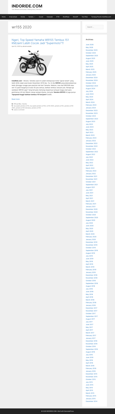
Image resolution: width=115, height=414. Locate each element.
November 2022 (91, 146)
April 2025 (89, 66)
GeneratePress (69, 411)
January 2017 (91, 338)
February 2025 (91, 72)
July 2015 (89, 382)
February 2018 (91, 302)
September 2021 (92, 184)
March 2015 (90, 393)
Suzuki (41, 17)
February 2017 (91, 335)
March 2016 (90, 366)
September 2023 (92, 119)
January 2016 (91, 371)
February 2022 (91, 171)
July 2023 (89, 124)
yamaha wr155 (59, 106)
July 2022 (89, 157)
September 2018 (92, 283)
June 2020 (90, 226)
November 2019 (91, 245)
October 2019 (91, 248)
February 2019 (91, 270)
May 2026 (89, 47)
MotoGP (75, 17)
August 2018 (90, 286)
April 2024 (89, 99)
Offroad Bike (17, 104)
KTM (57, 17)
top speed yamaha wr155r (38, 106)
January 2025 (91, 75)
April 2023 (89, 132)
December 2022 (91, 143)
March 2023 (90, 135)
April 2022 (89, 165)
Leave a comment (19, 109)
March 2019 (90, 267)
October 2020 (91, 215)
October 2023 (91, 116)
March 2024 (90, 102)
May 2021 (89, 195)
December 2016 (91, 341)
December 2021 (91, 176)
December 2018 (91, 275)
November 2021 (91, 179)
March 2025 (90, 69)
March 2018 (90, 300)
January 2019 (91, 272)
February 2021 (91, 204)
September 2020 (92, 217)
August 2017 (90, 319)
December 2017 (91, 308)
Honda (23, 17)
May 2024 (89, 97)
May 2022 (89, 163)
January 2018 (91, 305)
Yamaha (30, 17)
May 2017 (89, 327)
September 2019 (92, 250)
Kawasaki (50, 17)
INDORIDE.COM (27, 6)
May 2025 (89, 64)
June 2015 (89, 385)
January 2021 (91, 206)
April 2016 (89, 363)
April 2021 (89, 198)
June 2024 (90, 94)
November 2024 (92, 80)
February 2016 (91, 368)
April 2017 (89, 330)
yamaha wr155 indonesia (23, 108)
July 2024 (89, 91)
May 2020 (89, 228)
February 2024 (91, 105)
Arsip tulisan (13, 17)
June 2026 (90, 45)
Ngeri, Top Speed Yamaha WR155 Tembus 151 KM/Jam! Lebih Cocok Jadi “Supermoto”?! (40, 41)
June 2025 (89, 61)
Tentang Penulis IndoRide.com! (101, 17)
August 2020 (90, 220)
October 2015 (91, 379)
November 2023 (92, 113)
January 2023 (91, 141)
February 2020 (91, 237)
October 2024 (91, 83)
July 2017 (89, 322)
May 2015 (89, 388)
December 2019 (91, 242)
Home (4, 17)
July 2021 (89, 190)
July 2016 (89, 355)
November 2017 (91, 311)
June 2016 (89, 357)
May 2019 (89, 261)
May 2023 (89, 130)
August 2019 (90, 253)
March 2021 (90, 201)
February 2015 (91, 396)
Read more (16, 99)
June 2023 (90, 127)
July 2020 (89, 223)
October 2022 (91, 149)
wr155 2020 (50, 106)
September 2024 (92, 86)
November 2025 (91, 50)
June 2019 (89, 259)
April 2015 (89, 390)
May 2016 (89, 360)
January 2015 (91, 399)
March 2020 (90, 234)
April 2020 (89, 231)
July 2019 (89, 256)
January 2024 (91, 108)
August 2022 (90, 154)
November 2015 (91, 377)
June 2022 (89, 160)
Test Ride (85, 17)
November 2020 (92, 212)
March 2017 (90, 333)
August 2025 (90, 58)
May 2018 (89, 294)
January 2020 (91, 239)
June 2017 (89, 324)
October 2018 (91, 280)
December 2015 (91, 374)
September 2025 (92, 55)
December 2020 (91, 209)
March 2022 (90, 168)
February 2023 (91, 138)
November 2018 (91, 278)
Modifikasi (66, 17)
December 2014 (91, 401)
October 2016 (91, 346)
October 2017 (91, 313)
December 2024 (91, 77)
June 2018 (89, 291)
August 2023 (90, 121)
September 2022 (92, 152)
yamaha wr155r (36, 108)
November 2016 (91, 344)
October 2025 (91, 53)
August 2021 (90, 187)
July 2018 (89, 289)
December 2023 (91, 110)
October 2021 (91, 182)
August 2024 (90, 88)
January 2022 (91, 174)
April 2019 (89, 264)
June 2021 (89, 193)
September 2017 (92, 316)
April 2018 (89, 297)
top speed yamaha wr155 (21, 106)
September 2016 (92, 349)
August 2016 (90, 352)
